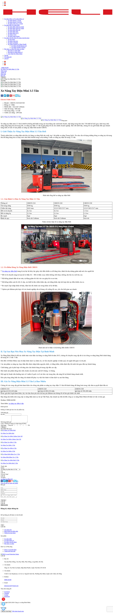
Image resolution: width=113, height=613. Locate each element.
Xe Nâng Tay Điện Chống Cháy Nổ (11, 439)
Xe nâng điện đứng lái (14, 30)
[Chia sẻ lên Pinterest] (10, 95)
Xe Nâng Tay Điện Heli (7, 433)
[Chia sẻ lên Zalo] (19, 95)
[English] (5, 3)
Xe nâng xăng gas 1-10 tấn (15, 23)
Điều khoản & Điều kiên (11, 531)
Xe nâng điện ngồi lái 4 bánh (16, 27)
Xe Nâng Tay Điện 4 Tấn (8, 451)
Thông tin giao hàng (10, 533)
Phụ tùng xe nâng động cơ (15, 52)
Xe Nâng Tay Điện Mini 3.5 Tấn (10, 69)
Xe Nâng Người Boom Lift (19, 46)
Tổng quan (4, 71)
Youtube (6, 593)
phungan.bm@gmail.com (11, 585)
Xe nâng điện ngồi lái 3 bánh (16, 28)
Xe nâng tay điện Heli (9, 271)
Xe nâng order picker (14, 36)
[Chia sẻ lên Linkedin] (8, 95)
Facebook (7, 591)
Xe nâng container (13, 42)
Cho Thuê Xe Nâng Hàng (15, 54)
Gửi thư (3, 500)
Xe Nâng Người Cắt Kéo (18, 47)
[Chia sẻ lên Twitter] (5, 95)
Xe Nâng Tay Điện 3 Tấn (8, 445)
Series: (2, 468)
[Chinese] (5, 5)
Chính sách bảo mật (9, 551)
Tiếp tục (3, 427)
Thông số (3, 72)
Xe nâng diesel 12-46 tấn (15, 22)
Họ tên (3, 414)
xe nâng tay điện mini (7, 479)
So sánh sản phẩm (13, 483)
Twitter (6, 595)
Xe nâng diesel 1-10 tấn (14, 20)
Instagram (7, 596)
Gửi (2, 525)
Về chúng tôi (7, 529)
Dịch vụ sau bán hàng (10, 549)
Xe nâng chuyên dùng (10, 542)
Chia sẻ (3, 77)
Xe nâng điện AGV (13, 33)
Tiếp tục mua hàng (6, 611)
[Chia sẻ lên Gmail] (13, 95)
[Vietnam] (5, 2)
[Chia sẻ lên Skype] (16, 95)
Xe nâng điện (8, 539)
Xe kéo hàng (11, 39)
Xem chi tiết (4, 483)
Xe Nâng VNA (12, 34)
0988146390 (4, 67)
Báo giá (3, 75)
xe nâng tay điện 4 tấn (16, 403)
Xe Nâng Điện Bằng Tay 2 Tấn (9, 457)
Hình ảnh (3, 74)
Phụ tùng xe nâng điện (14, 50)
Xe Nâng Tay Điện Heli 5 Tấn (9, 463)
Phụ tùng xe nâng (9, 543)
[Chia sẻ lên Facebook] (2, 95)
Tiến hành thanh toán (18, 611)
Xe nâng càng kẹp (13, 41)
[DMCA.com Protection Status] (10, 554)
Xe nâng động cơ (9, 540)
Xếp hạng (3, 425)
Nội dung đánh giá (6, 422)
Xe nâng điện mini (13, 31)
